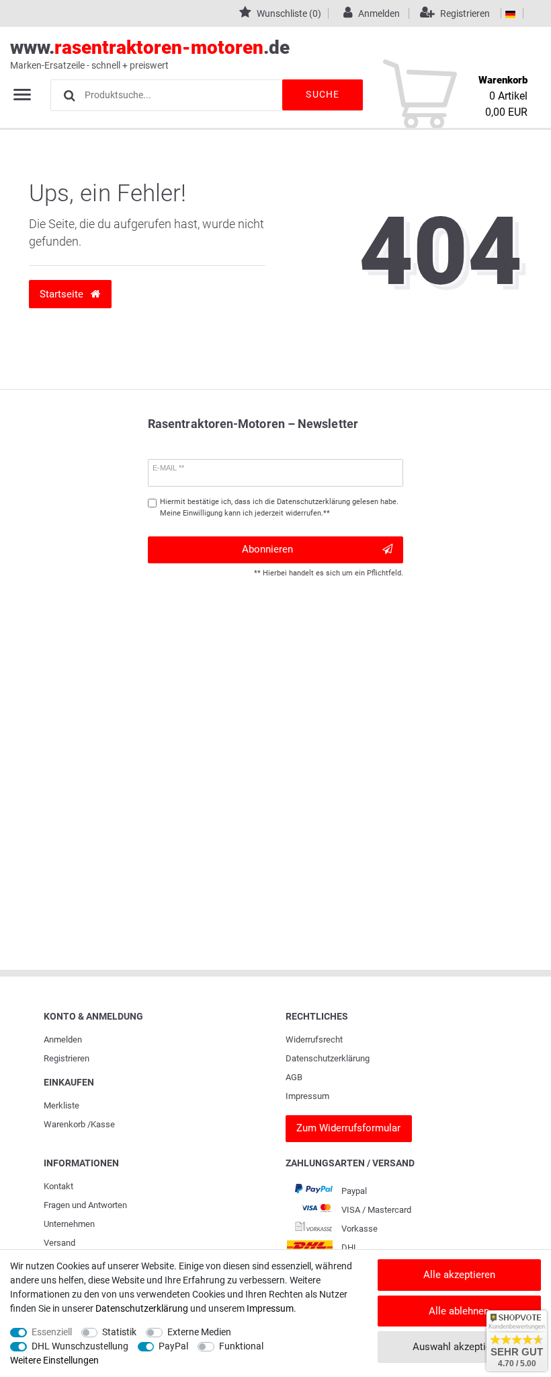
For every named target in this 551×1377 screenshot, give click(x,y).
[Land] (510, 13)
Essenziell (52, 1332)
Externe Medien (199, 1332)
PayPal (173, 1346)
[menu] (22, 94)
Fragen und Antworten (85, 1205)
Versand (59, 1243)
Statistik (119, 1332)
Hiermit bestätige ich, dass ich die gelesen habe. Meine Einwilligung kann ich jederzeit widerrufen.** (279, 507)
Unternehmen (69, 1224)
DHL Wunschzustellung (80, 1346)
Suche (322, 94)
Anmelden (63, 1039)
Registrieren (66, 1058)
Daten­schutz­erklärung (328, 1058)
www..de (150, 53)
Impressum (307, 1096)
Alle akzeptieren (459, 1275)
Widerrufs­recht (314, 1039)
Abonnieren (267, 549)
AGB (294, 1077)
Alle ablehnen (459, 1311)
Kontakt (58, 1186)
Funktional (241, 1346)
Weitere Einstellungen (54, 1360)
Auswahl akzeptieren (459, 1347)
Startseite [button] (63, 294)
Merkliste (61, 1105)
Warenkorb (64, 1124)
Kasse (103, 1124)
